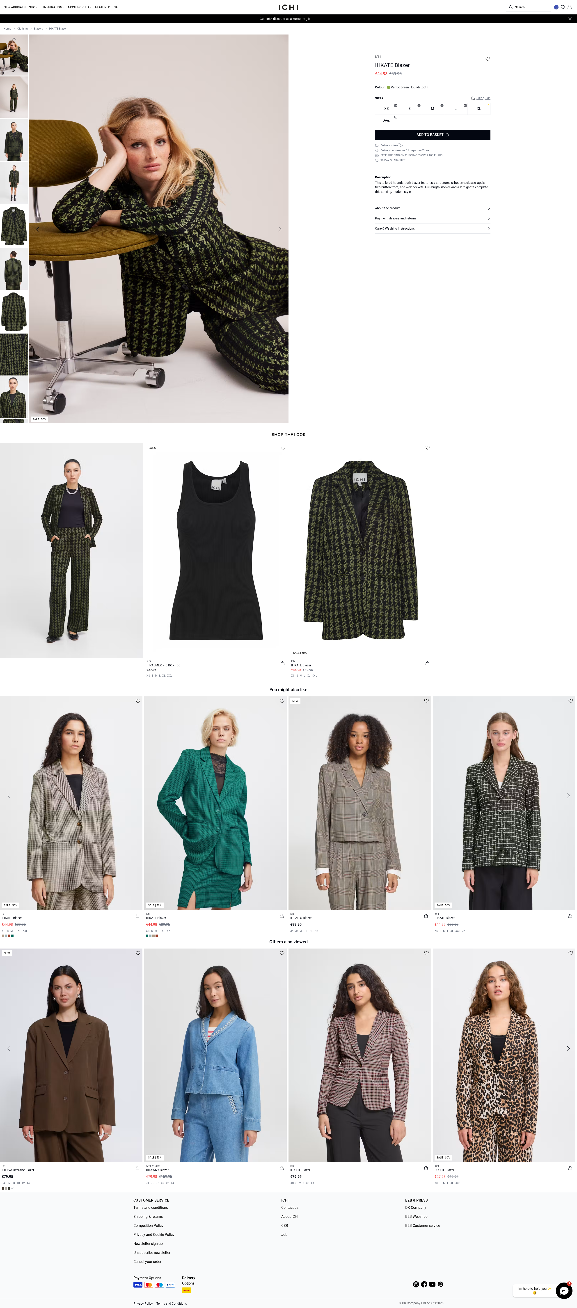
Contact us (289, 1207)
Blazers (38, 28)
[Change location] (556, 7)
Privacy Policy (143, 1303)
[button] (432, 208)
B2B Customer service (422, 1225)
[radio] (478, 109)
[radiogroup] (432, 114)
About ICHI (289, 1216)
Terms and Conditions (171, 1303)
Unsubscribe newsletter (151, 1252)
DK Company (415, 1207)
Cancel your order (147, 1262)
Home (7, 28)
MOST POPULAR (80, 7)
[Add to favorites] (487, 58)
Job (284, 1234)
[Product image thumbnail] (14, 55)
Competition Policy (148, 1225)
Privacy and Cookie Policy (153, 1234)
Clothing (22, 28)
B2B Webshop (416, 1216)
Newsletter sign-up (148, 1243)
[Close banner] (570, 18)
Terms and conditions (150, 1207)
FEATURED (102, 7)
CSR (284, 1225)
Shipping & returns (148, 1216)
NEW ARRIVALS (14, 7)
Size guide (483, 98)
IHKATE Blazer (57, 28)
